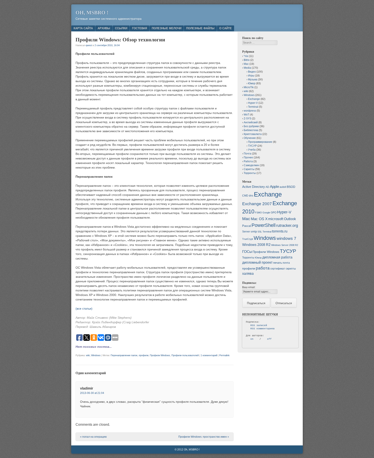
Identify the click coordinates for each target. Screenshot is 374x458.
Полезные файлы (200, 28)
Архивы (104, 28)
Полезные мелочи (166, 28)
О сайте (225, 28)
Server (246, 231)
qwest (89, 45)
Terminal (253, 106)
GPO (273, 212)
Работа (248, 161)
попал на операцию (93, 436)
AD (267, 186)
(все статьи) (84, 308)
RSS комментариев (262, 328)
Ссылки (121, 28)
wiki (88, 355)
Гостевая (139, 28)
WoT (246, 114)
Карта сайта (83, 28)
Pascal (246, 225)
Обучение (250, 138)
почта (286, 262)
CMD (245, 195)
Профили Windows (160, 355)
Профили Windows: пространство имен (203, 436)
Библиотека (251, 130)
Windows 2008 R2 (256, 245)
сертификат (277, 268)
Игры (251, 75)
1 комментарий (209, 355)
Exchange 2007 (257, 203)
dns (251, 195)
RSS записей (259, 325)
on (252, 339)
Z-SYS (247, 118)
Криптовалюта (253, 134)
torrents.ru (279, 231)
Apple (274, 186)
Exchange (254, 99)
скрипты (291, 268)
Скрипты (249, 169)
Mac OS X (259, 219)
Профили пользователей (185, 355)
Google (266, 212)
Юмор (251, 83)
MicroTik (249, 87)
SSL (260, 231)
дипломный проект (257, 262)
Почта (247, 153)
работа (263, 268)
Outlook (290, 219)
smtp (254, 231)
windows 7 (286, 238)
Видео (252, 71)
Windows (96, 355)
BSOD (291, 186)
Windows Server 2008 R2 (284, 245)
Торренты (250, 173)
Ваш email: (248, 287)
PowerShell (263, 225)
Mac (246, 63)
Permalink (224, 355)
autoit (283, 186)
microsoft (275, 219)
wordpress (250, 110)
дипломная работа (277, 257)
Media (247, 67)
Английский (251, 122)
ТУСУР (252, 145)
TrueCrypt (247, 239)
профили (143, 355)
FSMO (258, 212)
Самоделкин (251, 165)
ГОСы (247, 251)
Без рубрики (251, 126)
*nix (246, 56)
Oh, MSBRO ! (92, 12)
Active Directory (253, 186)
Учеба (252, 149)
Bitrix (247, 60)
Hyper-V (253, 102)
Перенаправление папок (124, 355)
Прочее (248, 157)
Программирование (260, 141)
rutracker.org (287, 225)
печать (277, 262)
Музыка (252, 79)
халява (248, 273)
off (269, 339)
